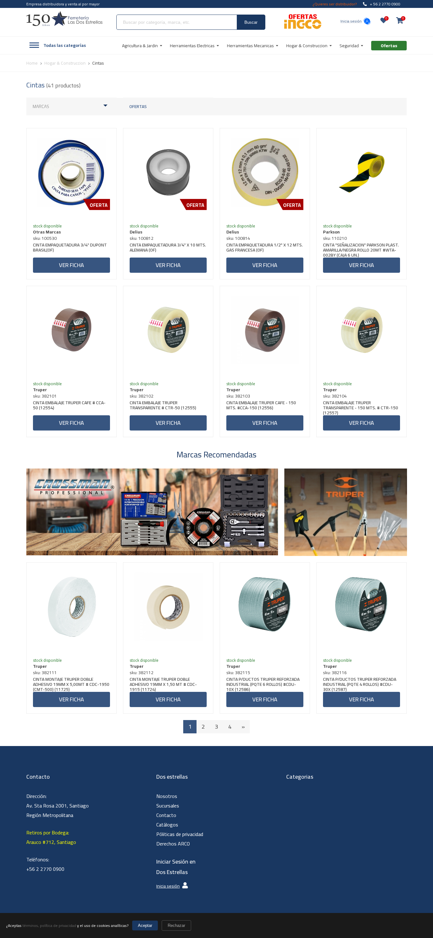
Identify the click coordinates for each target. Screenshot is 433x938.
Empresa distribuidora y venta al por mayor (63, 4)
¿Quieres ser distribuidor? (335, 4)
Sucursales (167, 805)
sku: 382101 (45, 396)
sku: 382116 (335, 672)
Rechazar (176, 925)
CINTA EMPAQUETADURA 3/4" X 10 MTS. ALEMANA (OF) (168, 248)
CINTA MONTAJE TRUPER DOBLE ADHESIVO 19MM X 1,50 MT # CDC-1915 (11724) (163, 684)
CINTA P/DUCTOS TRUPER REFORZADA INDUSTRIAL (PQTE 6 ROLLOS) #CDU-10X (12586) (263, 684)
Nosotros (166, 796)
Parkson (331, 232)
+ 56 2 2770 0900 (385, 4)
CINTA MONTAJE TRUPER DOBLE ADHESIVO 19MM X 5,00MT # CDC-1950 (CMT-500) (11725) (71, 684)
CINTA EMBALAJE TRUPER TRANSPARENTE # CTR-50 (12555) (163, 406)
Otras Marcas (47, 232)
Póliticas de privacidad (179, 834)
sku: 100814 (238, 238)
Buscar (250, 22)
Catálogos (167, 824)
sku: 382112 (141, 672)
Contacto (166, 815)
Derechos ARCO (173, 843)
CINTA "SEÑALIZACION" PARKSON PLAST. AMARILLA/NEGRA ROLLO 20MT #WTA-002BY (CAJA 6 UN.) (361, 250)
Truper (40, 389)
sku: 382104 (335, 396)
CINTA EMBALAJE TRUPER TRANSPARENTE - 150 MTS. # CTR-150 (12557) (360, 407)
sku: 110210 (335, 238)
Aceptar (145, 925)
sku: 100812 (141, 238)
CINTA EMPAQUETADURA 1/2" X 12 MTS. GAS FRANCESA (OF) (264, 248)
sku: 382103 (238, 396)
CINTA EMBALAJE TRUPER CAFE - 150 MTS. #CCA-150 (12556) (261, 406)
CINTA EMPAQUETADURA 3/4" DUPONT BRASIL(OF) (70, 248)
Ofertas (138, 106)
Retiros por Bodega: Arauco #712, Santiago (51, 837)
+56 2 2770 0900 (45, 869)
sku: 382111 (45, 672)
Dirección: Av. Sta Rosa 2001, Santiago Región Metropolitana (57, 805)
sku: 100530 (45, 238)
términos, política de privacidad (49, 925)
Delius (136, 232)
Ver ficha (71, 265)
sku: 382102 (141, 396)
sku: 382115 (238, 672)
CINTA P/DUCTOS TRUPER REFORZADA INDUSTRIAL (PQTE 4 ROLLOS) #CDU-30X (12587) (359, 684)
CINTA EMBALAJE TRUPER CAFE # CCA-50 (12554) (69, 406)
